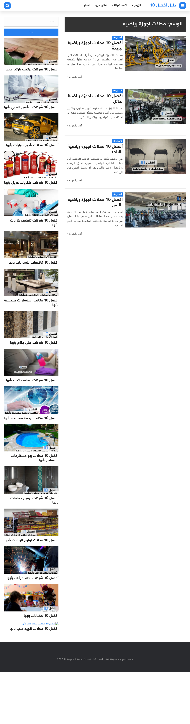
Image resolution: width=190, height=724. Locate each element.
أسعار (87, 5)
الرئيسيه (136, 5)
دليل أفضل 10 (163, 5)
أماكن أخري (101, 5)
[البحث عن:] (31, 22)
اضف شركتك (119, 5)
